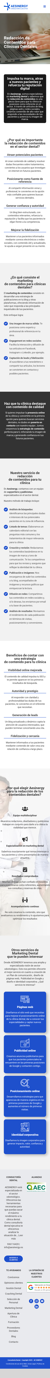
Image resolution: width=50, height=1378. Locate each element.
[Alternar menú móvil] (44, 6)
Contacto (13, 1342)
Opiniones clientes (13, 1282)
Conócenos (13, 1277)
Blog (13, 1336)
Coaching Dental (13, 1293)
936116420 (13, 1244)
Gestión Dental (13, 1288)
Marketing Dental (13, 1308)
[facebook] (31, 1301)
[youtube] (42, 1301)
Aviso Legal (32, 1364)
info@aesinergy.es (13, 1247)
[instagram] (36, 1301)
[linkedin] (36, 1306)
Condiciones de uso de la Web (16, 1364)
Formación (13, 1322)
